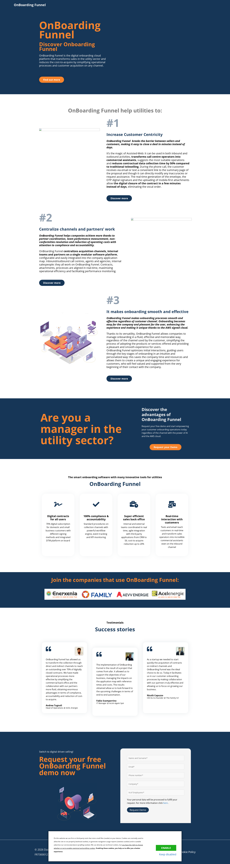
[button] (41, 592)
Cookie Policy (187, 852)
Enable (166, 847)
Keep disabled (167, 854)
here (165, 802)
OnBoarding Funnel (30, 5)
